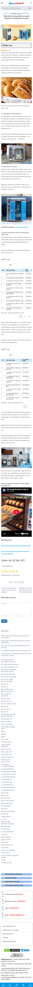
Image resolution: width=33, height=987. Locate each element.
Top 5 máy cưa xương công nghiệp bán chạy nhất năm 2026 (15, 646)
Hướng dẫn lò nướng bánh (10, 13)
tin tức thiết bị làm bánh (20, 14)
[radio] (2, 571)
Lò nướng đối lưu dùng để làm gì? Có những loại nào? (16, 650)
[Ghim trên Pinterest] (20, 582)
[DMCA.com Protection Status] (12, 950)
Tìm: (10, 265)
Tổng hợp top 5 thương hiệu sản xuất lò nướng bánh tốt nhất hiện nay (25, 590)
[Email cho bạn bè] (18, 582)
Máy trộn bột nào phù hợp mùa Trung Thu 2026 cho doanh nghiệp (15, 636)
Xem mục (5, 259)
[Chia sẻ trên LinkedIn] (23, 582)
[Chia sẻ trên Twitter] (15, 582)
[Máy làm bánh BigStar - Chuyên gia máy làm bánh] (16, 3)
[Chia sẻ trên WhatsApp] (10, 582)
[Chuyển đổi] (1, 926)
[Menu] (31, 3)
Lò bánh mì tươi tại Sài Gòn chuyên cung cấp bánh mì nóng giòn (8, 590)
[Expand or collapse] (30, 45)
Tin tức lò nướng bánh (22, 13)
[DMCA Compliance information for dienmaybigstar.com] (16, 955)
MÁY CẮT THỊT (17, 981)
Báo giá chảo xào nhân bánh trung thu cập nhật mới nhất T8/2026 (15, 641)
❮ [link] (17, 316)
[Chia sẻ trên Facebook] (12, 582)
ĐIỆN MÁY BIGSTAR (8, 981)
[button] (4, 270)
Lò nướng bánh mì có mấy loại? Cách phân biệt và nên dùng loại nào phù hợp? (16, 654)
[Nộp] (29, 8)
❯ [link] (29, 316)
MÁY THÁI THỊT (25, 981)
